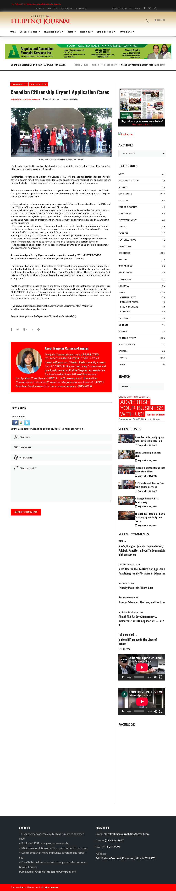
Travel (122, 364)
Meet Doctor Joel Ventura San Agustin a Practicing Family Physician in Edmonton (141, 571)
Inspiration (125, 272)
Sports (122, 357)
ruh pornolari (126, 634)
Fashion (123, 233)
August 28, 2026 (119, 8)
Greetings (124, 253)
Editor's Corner (127, 207)
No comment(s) (70, 99)
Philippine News (129, 306)
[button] (15, 421)
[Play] (123, 677)
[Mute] (155, 677)
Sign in (161, 20)
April (94, 64)
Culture (123, 200)
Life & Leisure (105, 31)
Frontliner (125, 246)
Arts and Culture (128, 180)
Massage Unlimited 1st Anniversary (147, 500)
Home (13, 31)
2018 (86, 64)
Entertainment (127, 220)
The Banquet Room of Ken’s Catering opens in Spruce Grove (150, 517)
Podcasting (134, 8)
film (120, 541)
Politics (125, 311)
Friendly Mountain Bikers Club (135, 588)
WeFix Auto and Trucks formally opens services (149, 484)
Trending (85, 31)
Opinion (123, 325)
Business (123, 187)
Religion (123, 351)
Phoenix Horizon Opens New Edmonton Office (150, 469)
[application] (141, 667)
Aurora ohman (126, 597)
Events (122, 226)
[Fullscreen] (161, 677)
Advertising (80, 8)
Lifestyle (123, 285)
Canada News (128, 297)
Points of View (127, 338)
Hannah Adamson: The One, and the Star (141, 602)
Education (124, 213)
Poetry (122, 331)
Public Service (126, 344)
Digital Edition (66, 8)
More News (125, 31)
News (70, 31)
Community (112, 64)
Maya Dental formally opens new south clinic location (149, 438)
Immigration (38, 84)
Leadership (124, 279)
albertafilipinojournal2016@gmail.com (127, 833)
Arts (121, 174)
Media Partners (129, 302)
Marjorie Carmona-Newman (26, 99)
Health (122, 259)
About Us (40, 8)
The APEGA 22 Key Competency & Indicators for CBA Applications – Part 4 (141, 621)
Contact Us (52, 8)
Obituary (124, 318)
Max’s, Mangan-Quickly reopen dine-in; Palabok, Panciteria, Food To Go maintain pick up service (141, 550)
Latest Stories (28, 31)
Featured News (52, 31)
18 (102, 64)
